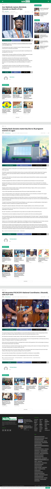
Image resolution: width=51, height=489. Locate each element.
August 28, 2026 (5, 277)
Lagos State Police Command (39, 456)
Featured (6, 4)
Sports (46, 425)
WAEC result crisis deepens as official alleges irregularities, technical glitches (43, 259)
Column (35, 425)
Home (3, 4)
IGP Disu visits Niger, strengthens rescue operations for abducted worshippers (28, 96)
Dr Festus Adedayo (45, 442)
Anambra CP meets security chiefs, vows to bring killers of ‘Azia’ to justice (6, 96)
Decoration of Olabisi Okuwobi (9, 357)
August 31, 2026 (5, 99)
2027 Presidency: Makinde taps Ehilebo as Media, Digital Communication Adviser (31, 259)
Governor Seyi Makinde (44, 450)
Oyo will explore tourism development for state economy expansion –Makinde (44, 14)
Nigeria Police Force (36, 357)
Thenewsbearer (37, 479)
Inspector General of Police (28, 357)
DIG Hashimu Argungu (38, 442)
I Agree (47, 487)
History (40, 426)
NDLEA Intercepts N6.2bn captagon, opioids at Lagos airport (17, 96)
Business (35, 420)
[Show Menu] (2, 1)
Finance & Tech (41, 420)
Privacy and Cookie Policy (41, 487)
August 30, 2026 (15, 98)
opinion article (44, 467)
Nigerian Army (40, 461)
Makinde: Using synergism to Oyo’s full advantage (44, 9)
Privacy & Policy (43, 485)
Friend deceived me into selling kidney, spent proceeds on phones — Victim (27, 111)
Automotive (36, 419)
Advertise (39, 485)
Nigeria (36, 461)
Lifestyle (40, 428)
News (4, 399)
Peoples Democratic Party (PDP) (39, 473)
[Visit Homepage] (25, 1)
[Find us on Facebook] (3, 430)
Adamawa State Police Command (39, 436)
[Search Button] (48, 1)
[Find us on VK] (10, 430)
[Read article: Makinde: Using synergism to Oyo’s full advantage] (36, 9)
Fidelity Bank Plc (37, 450)
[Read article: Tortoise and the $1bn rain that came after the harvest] (36, 42)
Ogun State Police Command (39, 464)
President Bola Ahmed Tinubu (39, 476)
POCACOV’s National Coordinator (8, 359)
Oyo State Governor (37, 470)
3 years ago (42, 10)
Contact (48, 485)
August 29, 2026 (29, 262)
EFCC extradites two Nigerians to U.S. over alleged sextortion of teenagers (6, 275)
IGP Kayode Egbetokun (18, 357)
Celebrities (36, 424)
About (36, 485)
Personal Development (47, 421)
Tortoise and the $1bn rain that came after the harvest (44, 42)
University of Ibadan (43, 479)
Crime (35, 426)
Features (35, 430)
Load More (17, 117)
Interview (40, 427)
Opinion (46, 419)
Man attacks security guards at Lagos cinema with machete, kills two (17, 111)
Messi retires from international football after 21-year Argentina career (40, 29)
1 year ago (42, 16)
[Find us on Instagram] (8, 430)
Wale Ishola (7, 11)
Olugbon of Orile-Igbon (38, 467)
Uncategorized (47, 430)
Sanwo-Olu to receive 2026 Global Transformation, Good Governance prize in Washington (19, 275)
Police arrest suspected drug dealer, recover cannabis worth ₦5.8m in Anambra (6, 111)
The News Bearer (13, 239)
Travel (46, 426)
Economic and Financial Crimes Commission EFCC (41, 445)
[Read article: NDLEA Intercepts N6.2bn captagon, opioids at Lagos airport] (17, 90)
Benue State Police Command (39, 439)
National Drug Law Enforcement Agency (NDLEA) (40, 459)
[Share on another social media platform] (32, 40)
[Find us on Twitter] (5, 430)
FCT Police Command (38, 447)
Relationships (47, 424)
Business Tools (35, 422)
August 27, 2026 (17, 277)
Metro (40, 430)
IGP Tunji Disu (37, 453)
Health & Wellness (40, 424)
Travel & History (46, 428)
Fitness (40, 421)
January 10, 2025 (12, 11)
